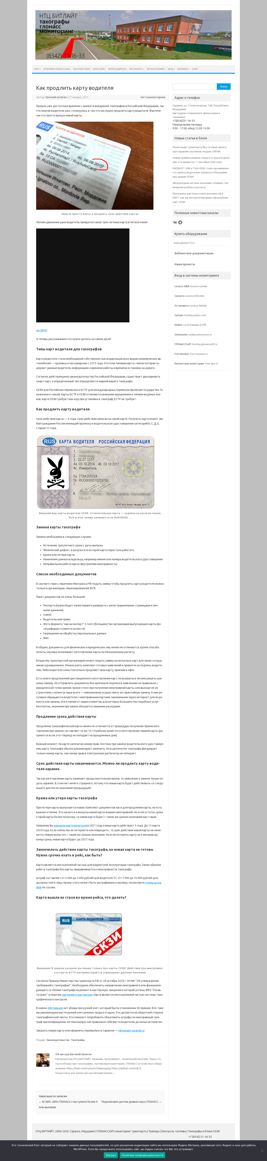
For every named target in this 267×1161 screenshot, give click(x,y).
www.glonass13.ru (183, 242)
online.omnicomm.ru (200, 334)
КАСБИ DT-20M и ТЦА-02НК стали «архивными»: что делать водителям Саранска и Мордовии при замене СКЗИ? (201, 172)
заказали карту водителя (70, 825)
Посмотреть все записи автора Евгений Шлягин (85, 1073)
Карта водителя (116, 69)
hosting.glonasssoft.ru (204, 344)
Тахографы (78, 1040)
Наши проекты (185, 264)
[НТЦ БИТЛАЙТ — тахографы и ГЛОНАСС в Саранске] (133, 58)
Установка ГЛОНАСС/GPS (56, 69)
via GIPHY (41, 330)
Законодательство (58, 1040)
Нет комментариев (153, 97)
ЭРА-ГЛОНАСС (136, 69)
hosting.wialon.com (195, 315)
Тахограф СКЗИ (81, 69)
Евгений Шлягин (56, 97)
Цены (171, 69)
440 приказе (55, 1008)
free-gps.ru (211, 363)
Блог (36, 69)
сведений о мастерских (76, 994)
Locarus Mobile (198, 305)
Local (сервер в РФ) (195, 324)
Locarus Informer (194, 295)
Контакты (182, 69)
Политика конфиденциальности (142, 1155)
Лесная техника (155, 69)
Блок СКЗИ (98, 69)
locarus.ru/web (198, 286)
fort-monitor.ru (199, 354)
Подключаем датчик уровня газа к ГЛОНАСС (132, 1101)
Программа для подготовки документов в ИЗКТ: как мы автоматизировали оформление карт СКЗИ (200, 197)
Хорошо (111, 1155)
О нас (195, 69)
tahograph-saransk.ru (131, 1030)
